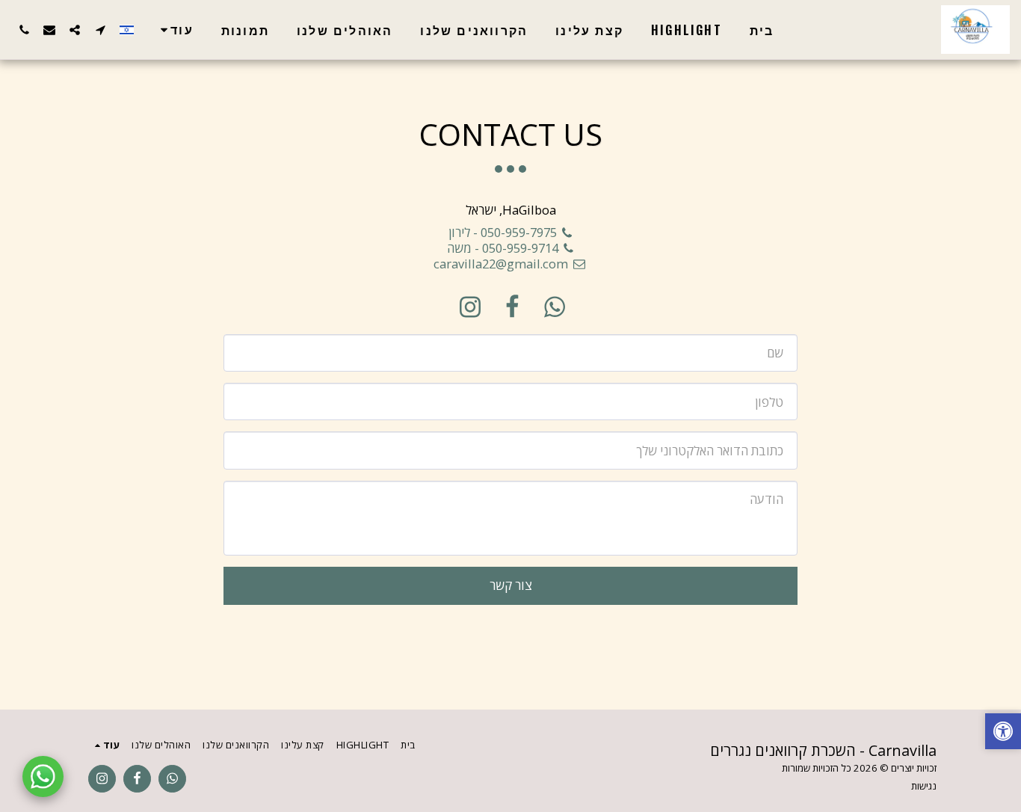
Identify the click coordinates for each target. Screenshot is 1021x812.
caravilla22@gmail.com (501, 263)
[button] (100, 29)
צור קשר (511, 585)
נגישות (924, 786)
